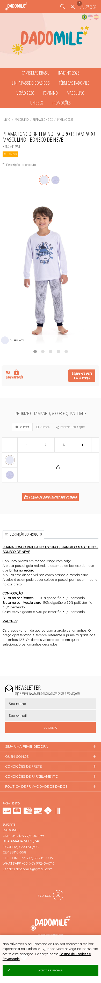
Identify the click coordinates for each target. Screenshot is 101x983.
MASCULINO (22, 119)
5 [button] (66, 351)
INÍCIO (6, 119)
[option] (50, 269)
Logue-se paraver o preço (82, 376)
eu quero (50, 727)
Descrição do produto (26, 534)
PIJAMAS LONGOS (43, 119)
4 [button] (58, 351)
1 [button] (35, 351)
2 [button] (42, 351)
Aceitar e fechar (50, 970)
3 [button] (50, 351)
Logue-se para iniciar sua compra (52, 497)
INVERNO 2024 (65, 119)
